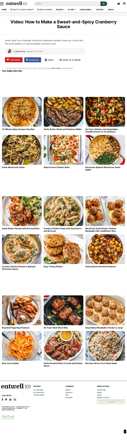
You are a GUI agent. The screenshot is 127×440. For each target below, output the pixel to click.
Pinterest (15, 60)
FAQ (66, 395)
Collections (39, 395)
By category (39, 392)
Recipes (59, 9)
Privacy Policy (103, 397)
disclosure (56, 68)
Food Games (85, 9)
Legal (99, 395)
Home (4, 9)
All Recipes (38, 390)
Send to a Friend (71, 60)
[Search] (103, 3)
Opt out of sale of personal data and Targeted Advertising (111, 401)
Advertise (101, 390)
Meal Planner (45, 9)
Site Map (68, 397)
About (111, 9)
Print (50, 60)
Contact (69, 392)
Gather (99, 9)
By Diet (71, 9)
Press (99, 392)
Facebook (33, 60)
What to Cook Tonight (23, 9)
